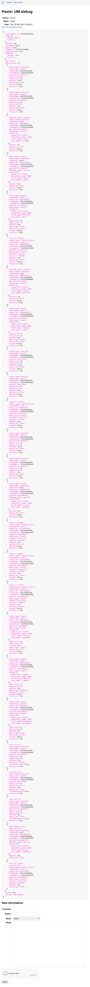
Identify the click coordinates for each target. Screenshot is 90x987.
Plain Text (6, 27)
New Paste (18, 2)
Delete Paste (16, 27)
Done (5, 982)
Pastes (9, 2)
